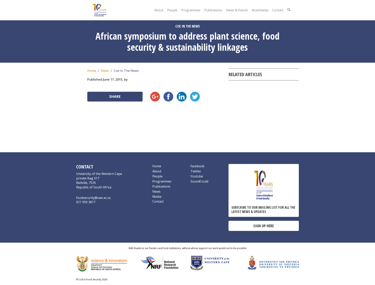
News (105, 71)
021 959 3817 (85, 202)
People (172, 10)
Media (156, 196)
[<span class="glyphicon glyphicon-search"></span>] (288, 9)
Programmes (190, 10)
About (158, 10)
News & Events (237, 10)
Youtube (196, 176)
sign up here (263, 225)
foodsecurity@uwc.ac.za (93, 198)
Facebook (197, 166)
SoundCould (199, 181)
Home (91, 71)
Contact (277, 10)
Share (115, 96)
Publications (213, 10)
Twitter (195, 171)
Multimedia (260, 10)
